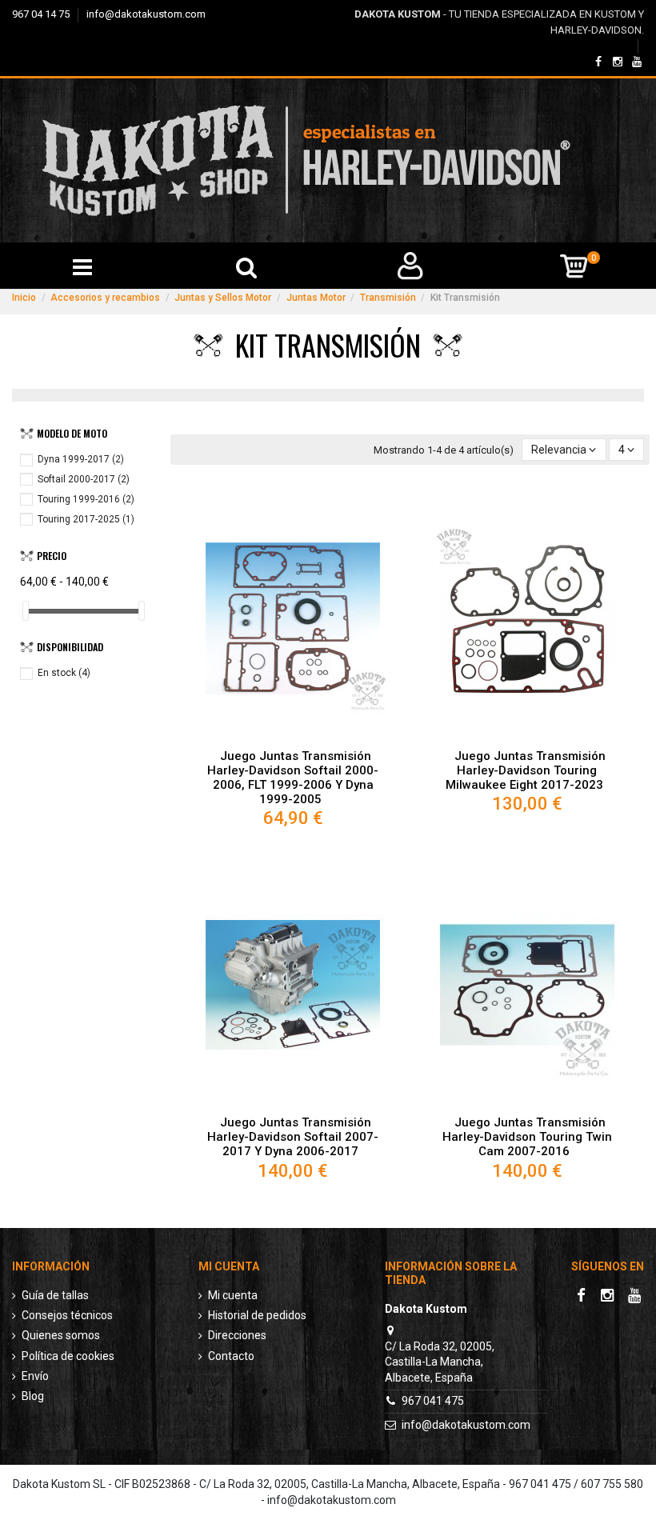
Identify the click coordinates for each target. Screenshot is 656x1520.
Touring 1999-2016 (86, 499)
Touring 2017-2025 (86, 519)
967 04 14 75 (42, 14)
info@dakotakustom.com (146, 14)
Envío (35, 1376)
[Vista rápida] (293, 735)
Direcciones (237, 1335)
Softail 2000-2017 (84, 479)
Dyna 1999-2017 (81, 459)
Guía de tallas (55, 1295)
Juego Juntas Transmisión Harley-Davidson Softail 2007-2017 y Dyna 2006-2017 (292, 1136)
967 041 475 (433, 1400)
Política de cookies (68, 1356)
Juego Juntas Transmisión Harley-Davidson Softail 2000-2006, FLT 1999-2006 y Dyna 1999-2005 (292, 777)
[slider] (25, 611)
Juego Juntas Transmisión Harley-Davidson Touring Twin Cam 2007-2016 (527, 1136)
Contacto (231, 1356)
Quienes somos (61, 1335)
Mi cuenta (233, 1295)
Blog (33, 1396)
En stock (64, 672)
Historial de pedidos (257, 1315)
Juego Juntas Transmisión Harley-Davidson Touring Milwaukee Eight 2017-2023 (526, 770)
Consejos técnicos (67, 1315)
